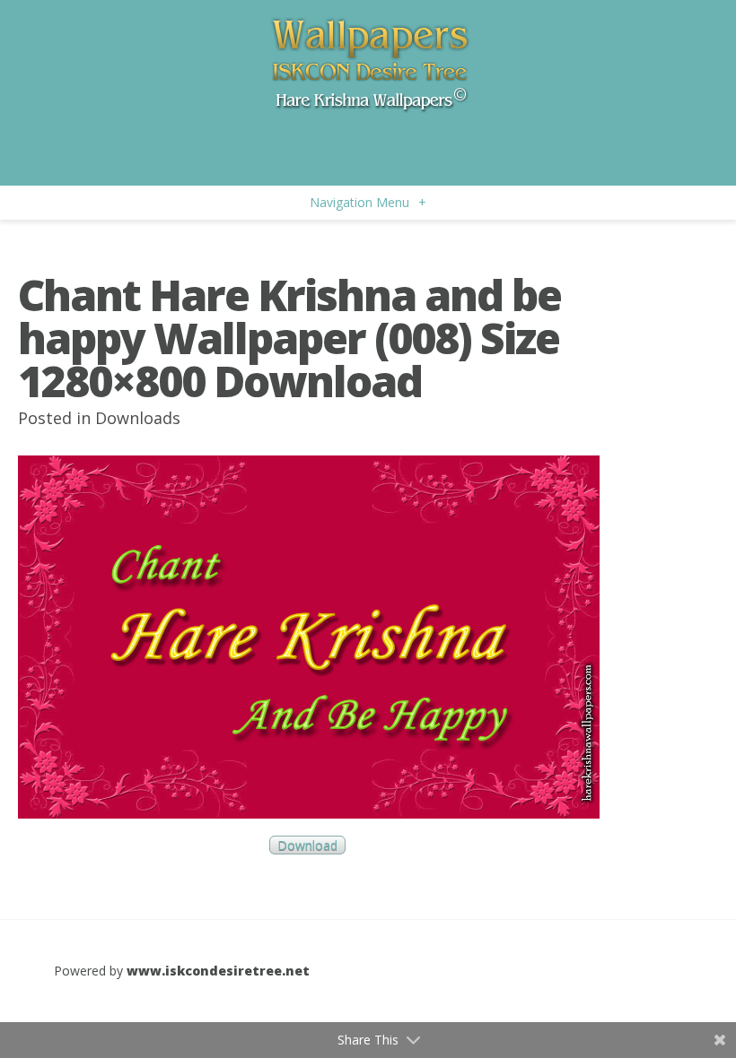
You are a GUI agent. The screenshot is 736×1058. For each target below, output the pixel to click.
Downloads (137, 418)
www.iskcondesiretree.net (218, 970)
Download (307, 845)
